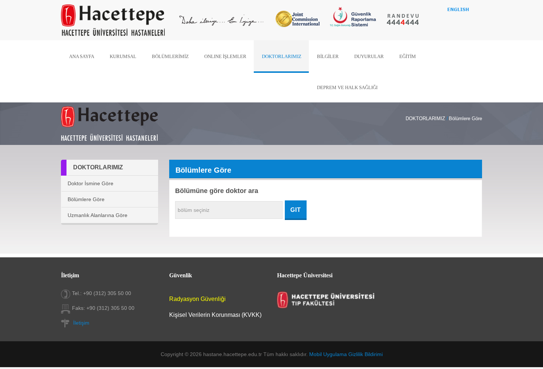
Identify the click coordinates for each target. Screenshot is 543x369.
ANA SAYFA (81, 56)
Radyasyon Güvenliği (197, 299)
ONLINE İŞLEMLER (225, 56)
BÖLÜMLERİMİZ (170, 56)
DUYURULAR (369, 56)
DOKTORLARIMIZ (281, 56)
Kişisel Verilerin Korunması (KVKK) (215, 315)
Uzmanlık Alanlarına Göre (97, 215)
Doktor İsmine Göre (90, 183)
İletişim (81, 323)
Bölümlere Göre (86, 199)
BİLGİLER (328, 56)
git (295, 210)
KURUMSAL (123, 56)
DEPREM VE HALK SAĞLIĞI (347, 87)
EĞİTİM (407, 56)
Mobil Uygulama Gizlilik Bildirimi (346, 354)
